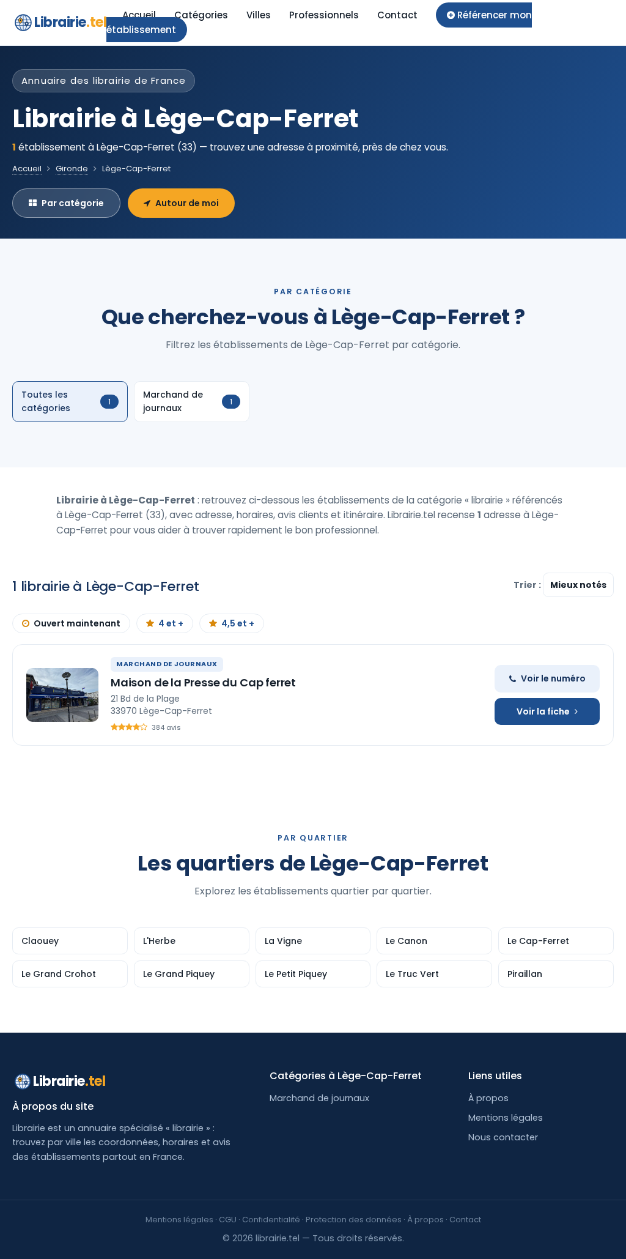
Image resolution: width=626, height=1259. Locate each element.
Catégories (201, 15)
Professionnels (324, 15)
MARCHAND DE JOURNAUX (167, 664)
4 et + (170, 623)
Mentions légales (505, 1118)
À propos (488, 1098)
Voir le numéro (553, 678)
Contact (397, 15)
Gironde (72, 168)
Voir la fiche (543, 711)
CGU (228, 1219)
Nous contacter (503, 1137)
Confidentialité (271, 1219)
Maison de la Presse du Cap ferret (203, 682)
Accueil (139, 15)
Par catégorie (73, 203)
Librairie (70, 22)
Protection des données (354, 1219)
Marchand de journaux (319, 1098)
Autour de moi (187, 203)
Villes (258, 15)
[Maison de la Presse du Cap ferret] (62, 695)
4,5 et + (237, 623)
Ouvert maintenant (77, 623)
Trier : (528, 585)
